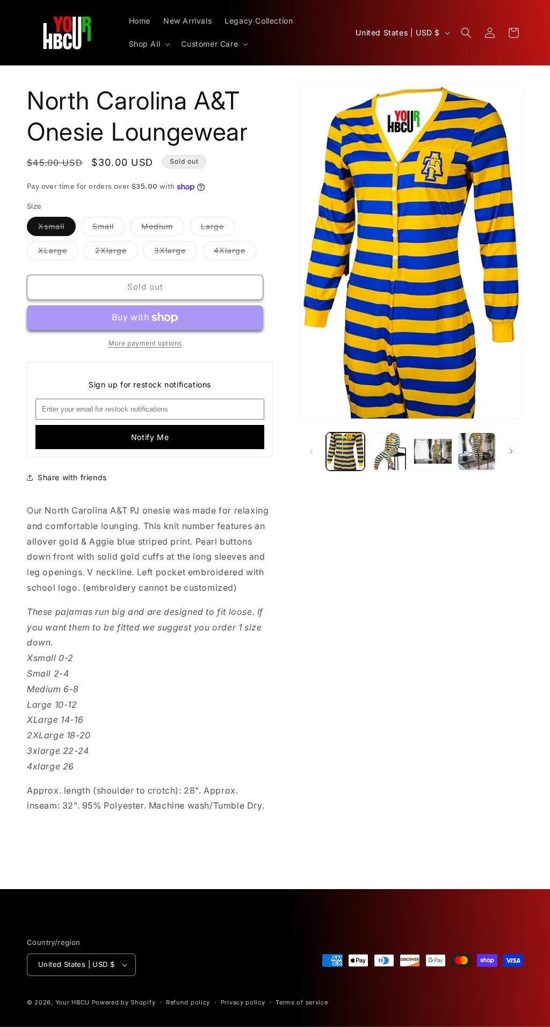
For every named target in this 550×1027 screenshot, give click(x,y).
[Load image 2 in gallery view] (389, 451)
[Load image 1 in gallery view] (345, 451)
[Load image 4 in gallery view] (477, 451)
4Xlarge (235, 252)
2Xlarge (116, 252)
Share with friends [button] (72, 477)
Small (108, 228)
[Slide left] (311, 451)
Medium (162, 228)
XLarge (58, 252)
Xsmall (57, 228)
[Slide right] (511, 451)
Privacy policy (243, 1002)
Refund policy (188, 1002)
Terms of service (302, 1002)
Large (218, 228)
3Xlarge (175, 252)
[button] (148, 44)
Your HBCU (72, 1002)
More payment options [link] (145, 343)
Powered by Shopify (124, 1002)
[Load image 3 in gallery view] (433, 451)
